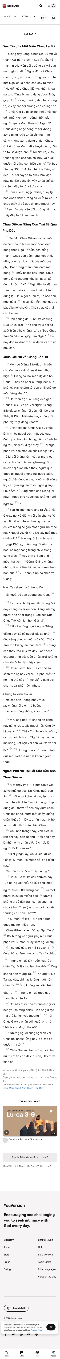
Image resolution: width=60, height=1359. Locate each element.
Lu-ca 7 (6, 16)
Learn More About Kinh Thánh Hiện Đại (23, 1087)
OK (50, 1327)
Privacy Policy (36, 1330)
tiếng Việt (7, 1166)
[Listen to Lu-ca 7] (43, 18)
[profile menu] (51, 6)
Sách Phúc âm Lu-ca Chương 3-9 (28, 1139)
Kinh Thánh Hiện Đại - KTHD (28, 1166)
